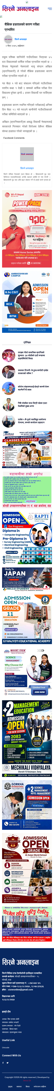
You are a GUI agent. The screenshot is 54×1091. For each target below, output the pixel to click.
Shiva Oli (27, 1080)
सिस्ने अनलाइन (21, 39)
